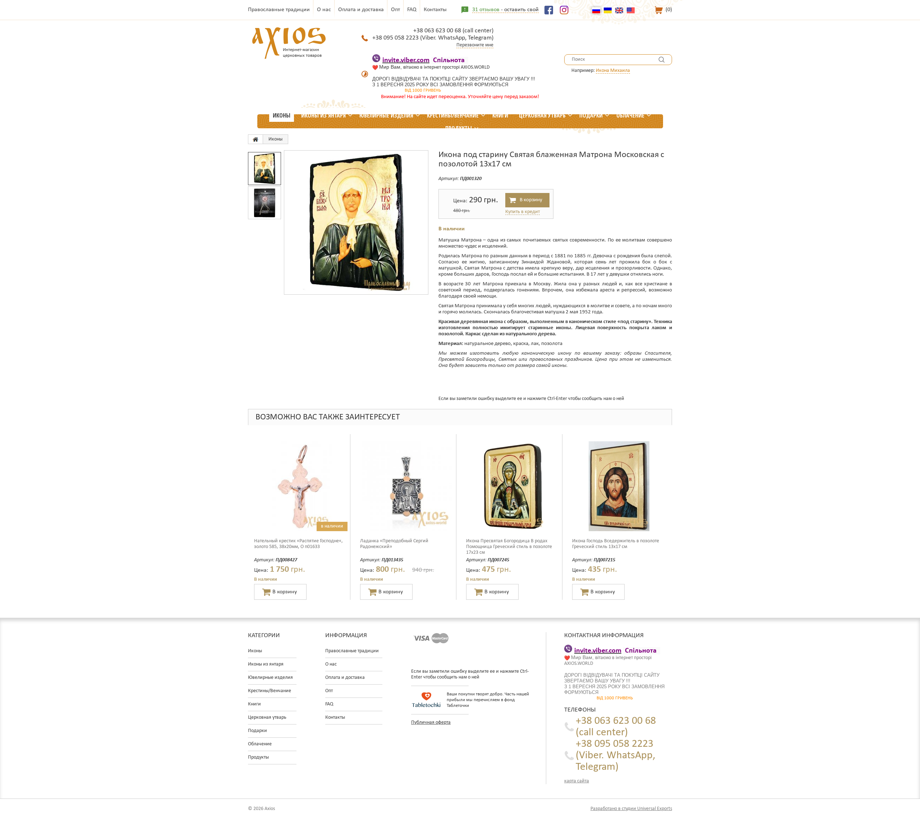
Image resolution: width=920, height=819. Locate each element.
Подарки (591, 115)
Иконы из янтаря (323, 115)
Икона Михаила (613, 70)
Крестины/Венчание (453, 115)
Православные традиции (279, 10)
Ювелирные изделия (386, 115)
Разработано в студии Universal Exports (631, 808)
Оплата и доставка (361, 10)
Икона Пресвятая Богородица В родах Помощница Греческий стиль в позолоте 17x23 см (509, 546)
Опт (395, 10)
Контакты (435, 10)
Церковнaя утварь (542, 115)
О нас (324, 10)
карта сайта (576, 781)
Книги (500, 115)
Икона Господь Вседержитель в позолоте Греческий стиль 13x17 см (615, 543)
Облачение (630, 115)
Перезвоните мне (474, 45)
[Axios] (255, 139)
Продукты (458, 128)
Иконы (281, 115)
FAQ (412, 10)
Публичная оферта (431, 722)
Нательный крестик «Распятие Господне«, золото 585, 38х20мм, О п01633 (298, 543)
